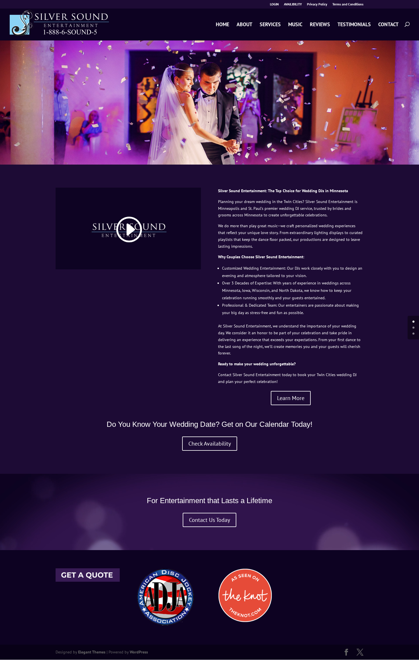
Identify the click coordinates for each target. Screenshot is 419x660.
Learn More (290, 398)
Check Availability (209, 443)
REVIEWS (320, 25)
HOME (222, 25)
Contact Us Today (209, 520)
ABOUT (244, 25)
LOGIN (274, 4)
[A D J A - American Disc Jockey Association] (165, 623)
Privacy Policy (317, 4)
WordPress (139, 652)
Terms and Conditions (347, 4)
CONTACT (388, 25)
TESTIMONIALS (354, 25)
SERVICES (270, 25)
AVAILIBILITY (293, 4)
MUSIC (295, 25)
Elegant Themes (91, 652)
